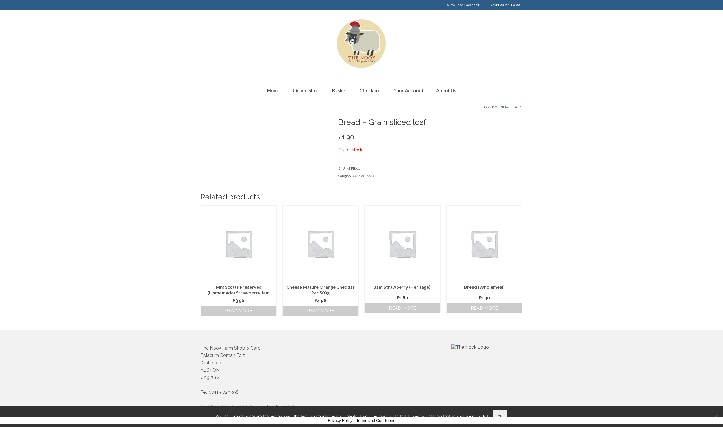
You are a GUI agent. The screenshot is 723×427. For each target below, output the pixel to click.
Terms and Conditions (375, 420)
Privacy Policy (340, 420)
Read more (238, 311)
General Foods (509, 107)
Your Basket (505, 5)
